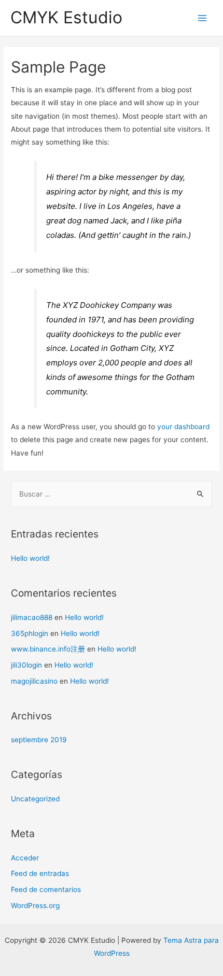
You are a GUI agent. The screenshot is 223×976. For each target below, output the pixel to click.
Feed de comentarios (46, 889)
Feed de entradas (40, 873)
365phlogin (29, 633)
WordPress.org (35, 905)
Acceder (25, 858)
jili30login (26, 665)
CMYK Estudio (66, 17)
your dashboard (183, 426)
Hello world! (30, 558)
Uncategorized (35, 799)
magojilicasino (34, 681)
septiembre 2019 (39, 739)
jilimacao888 (31, 617)
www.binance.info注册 (48, 649)
